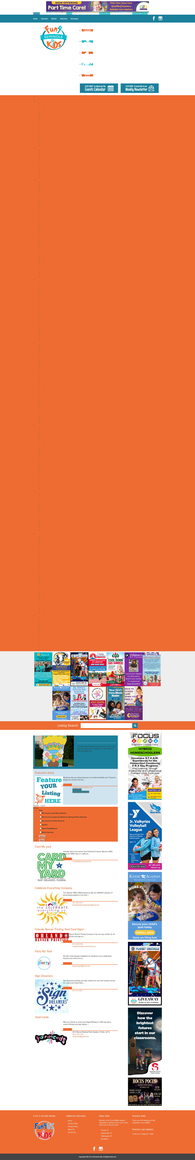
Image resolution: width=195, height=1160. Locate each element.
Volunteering (45, 489)
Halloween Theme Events (50, 633)
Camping (44, 191)
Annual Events (46, 617)
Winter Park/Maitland (49, 828)
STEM (43, 477)
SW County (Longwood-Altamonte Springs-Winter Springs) (64, 817)
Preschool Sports (47, 574)
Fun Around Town (42, 180)
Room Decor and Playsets (50, 523)
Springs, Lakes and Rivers (50, 261)
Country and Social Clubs (50, 193)
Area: (41, 810)
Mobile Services (47, 832)
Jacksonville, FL (106, 1133)
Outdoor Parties (46, 394)
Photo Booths (45, 405)
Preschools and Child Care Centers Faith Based (58, 123)
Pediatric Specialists (48, 329)
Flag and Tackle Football (49, 554)
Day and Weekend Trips (49, 195)
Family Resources (42, 148)
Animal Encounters (47, 182)
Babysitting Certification (49, 432)
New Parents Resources (49, 164)
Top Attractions (46, 268)
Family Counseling (47, 304)
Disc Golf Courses (47, 198)
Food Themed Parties (48, 378)
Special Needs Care (48, 333)
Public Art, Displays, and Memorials (53, 243)
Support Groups (46, 173)
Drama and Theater (48, 448)
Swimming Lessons (47, 601)
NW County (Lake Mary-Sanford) (53, 813)
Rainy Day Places (47, 245)
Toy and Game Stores (48, 532)
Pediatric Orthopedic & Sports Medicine (54, 326)
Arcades (43, 184)
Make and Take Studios (49, 229)
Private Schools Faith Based (51, 128)
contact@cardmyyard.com (81, 861)
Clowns (43, 362)
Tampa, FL (105, 1130)
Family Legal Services (48, 155)
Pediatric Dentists (47, 324)
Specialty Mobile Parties (49, 417)
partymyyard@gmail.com (81, 966)
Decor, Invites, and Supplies (50, 369)
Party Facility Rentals (48, 396)
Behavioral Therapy (48, 283)
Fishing (43, 204)
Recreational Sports (48, 250)
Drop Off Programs (47, 107)
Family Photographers (48, 157)
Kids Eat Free (45, 518)
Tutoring (43, 141)
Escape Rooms (46, 200)
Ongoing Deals (46, 635)
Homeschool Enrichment (49, 457)
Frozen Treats (46, 513)
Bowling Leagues (47, 543)
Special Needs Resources (50, 171)
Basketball (44, 541)
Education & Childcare (44, 101)
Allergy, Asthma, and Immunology (52, 281)
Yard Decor (45, 423)
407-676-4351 (77, 990)
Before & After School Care (50, 103)
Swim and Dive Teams (48, 599)
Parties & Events (42, 342)
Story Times (45, 480)
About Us (71, 1129)
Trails (42, 272)
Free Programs (46, 455)
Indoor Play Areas (47, 223)
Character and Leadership (50, 435)
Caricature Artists (47, 356)
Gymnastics (45, 559)
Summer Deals (46, 640)
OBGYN (43, 317)
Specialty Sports (46, 592)
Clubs (43, 439)
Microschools (45, 121)
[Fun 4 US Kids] (53, 37)
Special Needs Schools (49, 137)
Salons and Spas (47, 252)
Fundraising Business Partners (51, 159)
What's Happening (42, 615)
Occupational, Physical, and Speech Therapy (57, 320)
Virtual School (45, 144)
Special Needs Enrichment (50, 475)
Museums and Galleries (49, 234)
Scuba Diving (45, 581)
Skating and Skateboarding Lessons (53, 586)
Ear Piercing (45, 507)
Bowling (43, 189)
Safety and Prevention (48, 471)
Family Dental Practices (49, 306)
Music (43, 462)
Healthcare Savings (47, 310)
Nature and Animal (47, 464)
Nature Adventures (47, 236)
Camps (38, 96)
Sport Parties (45, 419)
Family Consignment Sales (50, 626)
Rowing (43, 577)
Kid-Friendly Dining (47, 516)
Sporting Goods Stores (49, 527)
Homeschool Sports (48, 563)
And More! (104, 1139)
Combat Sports (46, 547)
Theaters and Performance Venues (53, 265)
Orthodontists (45, 322)
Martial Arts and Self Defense (51, 570)
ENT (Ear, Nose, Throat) (49, 301)
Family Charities (46, 153)
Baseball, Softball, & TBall (50, 538)
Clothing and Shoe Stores (50, 500)
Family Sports (45, 552)
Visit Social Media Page (80, 792)
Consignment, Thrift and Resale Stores (54, 504)
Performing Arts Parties (49, 403)
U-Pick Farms (45, 649)
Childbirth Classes (47, 292)
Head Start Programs (48, 112)
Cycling (43, 550)
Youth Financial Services (49, 177)
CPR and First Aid (47, 297)
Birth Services (45, 288)
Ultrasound (44, 335)
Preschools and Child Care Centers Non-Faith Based (59, 126)
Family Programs (47, 453)
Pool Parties (45, 407)
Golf (42, 556)
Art (42, 430)
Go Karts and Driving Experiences (53, 213)
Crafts (43, 444)
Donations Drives (47, 622)
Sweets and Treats (47, 529)
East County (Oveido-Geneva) (52, 821)
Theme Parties (46, 421)
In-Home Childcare (47, 116)
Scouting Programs (47, 473)
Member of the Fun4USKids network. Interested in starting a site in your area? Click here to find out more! (113, 1122)
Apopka (44, 824)
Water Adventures (47, 274)
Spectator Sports (46, 256)
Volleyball (44, 608)
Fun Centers (45, 209)
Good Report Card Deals (49, 631)
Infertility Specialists (48, 313)
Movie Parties (45, 392)
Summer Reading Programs (50, 484)
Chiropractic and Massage (50, 295)
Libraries (44, 227)
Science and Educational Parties (52, 412)
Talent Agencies (46, 175)
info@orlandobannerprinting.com (84, 946)
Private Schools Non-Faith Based (52, 130)
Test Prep (44, 139)
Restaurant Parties (47, 410)
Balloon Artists (46, 349)
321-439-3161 (77, 902)
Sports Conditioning (48, 595)
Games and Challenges (49, 211)
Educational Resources (49, 110)
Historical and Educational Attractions (54, 218)
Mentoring (44, 459)
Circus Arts (44, 437)
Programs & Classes (43, 426)
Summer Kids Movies (48, 644)
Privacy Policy (73, 1126)
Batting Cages (46, 186)
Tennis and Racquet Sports (50, 604)
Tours (43, 270)
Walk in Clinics (46, 340)
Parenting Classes (47, 468)
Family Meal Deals (47, 509)
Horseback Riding (47, 565)
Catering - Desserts (47, 358)
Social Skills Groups (48, 168)
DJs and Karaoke (47, 371)
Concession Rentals (48, 365)
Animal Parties (46, 344)
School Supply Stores (48, 525)
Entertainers (45, 374)
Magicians (44, 389)
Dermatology (45, 299)
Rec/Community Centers (49, 247)
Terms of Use (73, 1123)
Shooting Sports (46, 583)
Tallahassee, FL (106, 1136)
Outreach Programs (48, 466)
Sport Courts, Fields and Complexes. (54, 259)
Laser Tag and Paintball (49, 225)
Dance (43, 446)
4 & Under (44, 428)
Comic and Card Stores (49, 502)
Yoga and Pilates (46, 613)
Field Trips (44, 202)
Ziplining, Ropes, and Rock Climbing (53, 277)
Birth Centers (45, 286)
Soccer (43, 588)
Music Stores (45, 520)
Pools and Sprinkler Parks (50, 241)
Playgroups (45, 166)
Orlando (69, 13)
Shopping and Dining (43, 491)
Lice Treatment (46, 315)
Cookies (43, 367)
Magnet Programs (47, 119)
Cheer (43, 545)
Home (35, 18)
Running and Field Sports (50, 579)
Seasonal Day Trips (47, 638)
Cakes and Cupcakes (48, 353)
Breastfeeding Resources (50, 290)
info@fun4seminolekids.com (82, 787)
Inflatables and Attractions (50, 385)
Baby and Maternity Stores (50, 493)
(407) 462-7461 (78, 1034)
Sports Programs (42, 534)
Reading (43, 132)
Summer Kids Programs (49, 482)
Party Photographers (48, 398)
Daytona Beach (104, 13)
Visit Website (77, 789)
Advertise (63, 18)
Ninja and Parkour (47, 572)
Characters (44, 360)
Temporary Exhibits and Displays (52, 263)
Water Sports (45, 610)
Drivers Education (47, 450)
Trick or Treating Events (49, 647)
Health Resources (42, 279)
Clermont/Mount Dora (140, 13)
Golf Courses (45, 216)
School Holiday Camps (49, 98)
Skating (43, 254)
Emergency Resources (49, 150)
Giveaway (74, 18)
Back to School (46, 620)
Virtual (43, 486)
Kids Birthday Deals (47, 387)
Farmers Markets (47, 511)
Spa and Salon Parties (48, 414)
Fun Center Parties (47, 380)
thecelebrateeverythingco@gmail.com (85, 905)
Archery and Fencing (48, 536)
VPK (42, 146)
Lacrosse (44, 568)
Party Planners (46, 401)
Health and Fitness (47, 561)
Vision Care (45, 338)
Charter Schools (46, 105)
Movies (43, 232)
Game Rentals (46, 383)
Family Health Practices (49, 308)
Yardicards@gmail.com (80, 1036)
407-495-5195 (77, 944)
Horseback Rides (47, 220)
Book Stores (45, 498)
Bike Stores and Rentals (49, 495)
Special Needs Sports (48, 590)
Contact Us (72, 1132)
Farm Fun (44, 629)
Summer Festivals (47, 642)
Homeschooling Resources (50, 162)
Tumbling (44, 606)
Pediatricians (45, 331)
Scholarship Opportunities (50, 135)
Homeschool (45, 114)
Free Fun (44, 207)
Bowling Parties (46, 351)
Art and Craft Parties (48, 347)
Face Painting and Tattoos (50, 376)
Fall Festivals (45, 624)
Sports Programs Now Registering (53, 597)
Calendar (44, 18)
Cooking (43, 441)
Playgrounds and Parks (49, 238)
